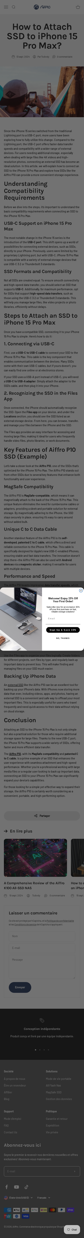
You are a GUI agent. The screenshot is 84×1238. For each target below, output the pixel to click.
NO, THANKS (63, 638)
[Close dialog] (81, 590)
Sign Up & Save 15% (63, 630)
